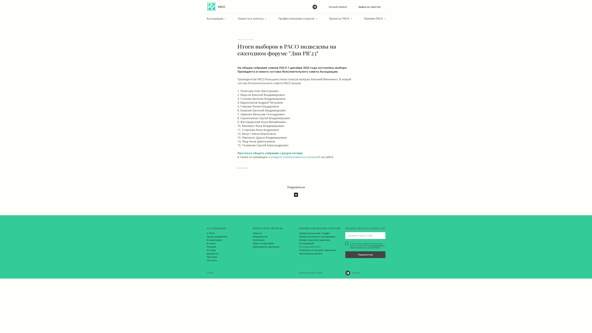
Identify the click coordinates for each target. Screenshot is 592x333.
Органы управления (217, 236)
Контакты (212, 260)
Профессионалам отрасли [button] (296, 18)
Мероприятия (260, 236)
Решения (211, 246)
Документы (212, 253)
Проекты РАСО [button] (339, 18)
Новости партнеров (263, 243)
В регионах (259, 239)
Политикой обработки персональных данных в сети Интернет (367, 246)
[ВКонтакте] (296, 195)
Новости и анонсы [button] (251, 18)
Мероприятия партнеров (266, 246)
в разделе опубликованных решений (294, 157)
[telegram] (314, 7)
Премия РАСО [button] (374, 18)
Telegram (356, 273)
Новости (257, 233)
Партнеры (212, 256)
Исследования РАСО (310, 246)
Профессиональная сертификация (317, 236)
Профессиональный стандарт (314, 233)
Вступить (211, 243)
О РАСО (211, 233)
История (211, 250)
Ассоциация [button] (215, 18)
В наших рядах (214, 239)
